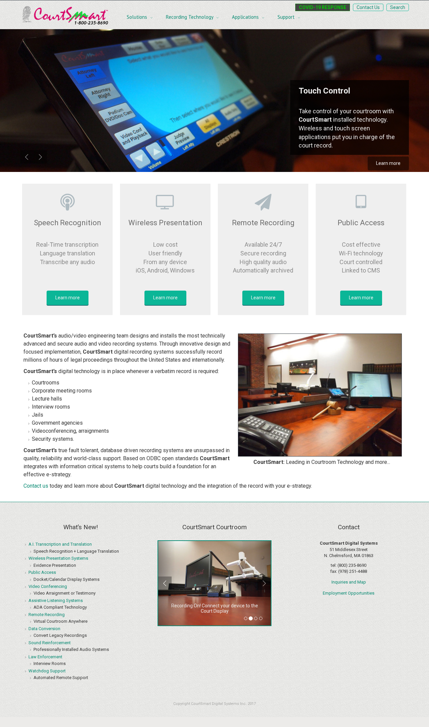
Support (287, 17)
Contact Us (368, 7)
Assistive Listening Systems (55, 600)
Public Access (42, 572)
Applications (246, 17)
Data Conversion (44, 628)
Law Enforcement (45, 656)
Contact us (35, 486)
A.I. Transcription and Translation (60, 544)
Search (397, 7)
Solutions (137, 17)
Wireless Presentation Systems (58, 558)
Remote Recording (46, 614)
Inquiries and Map (348, 582)
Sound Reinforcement (49, 642)
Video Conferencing (47, 586)
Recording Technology (190, 17)
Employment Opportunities (348, 593)
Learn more (388, 163)
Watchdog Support (47, 670)
